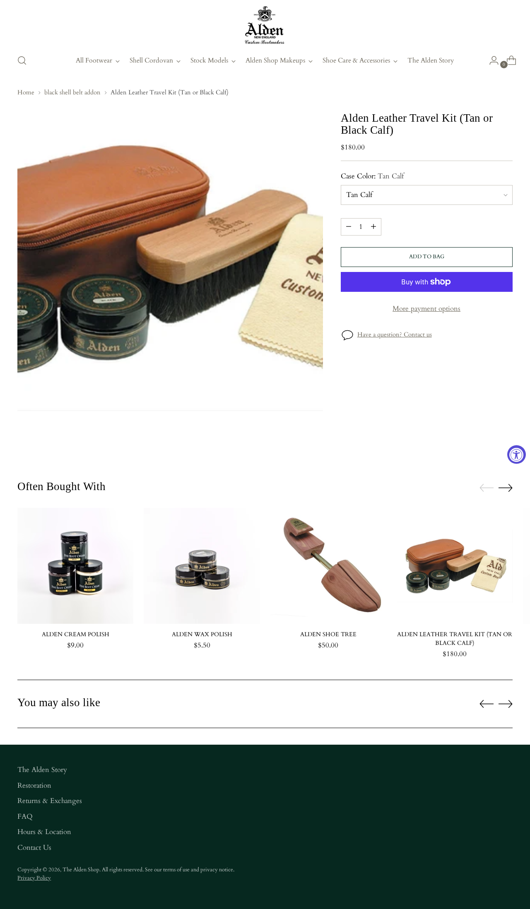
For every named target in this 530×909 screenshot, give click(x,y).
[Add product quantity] (373, 227)
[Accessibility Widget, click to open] (516, 454)
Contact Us (34, 847)
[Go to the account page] (490, 60)
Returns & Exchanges (49, 801)
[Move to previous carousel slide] (486, 488)
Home (25, 92)
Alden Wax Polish (202, 634)
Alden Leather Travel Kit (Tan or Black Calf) (454, 638)
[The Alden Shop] (265, 25)
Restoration (34, 785)
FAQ (25, 816)
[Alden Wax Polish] (202, 566)
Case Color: (372, 176)
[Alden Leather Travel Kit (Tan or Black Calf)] (455, 566)
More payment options (426, 308)
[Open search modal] (22, 60)
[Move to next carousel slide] (506, 488)
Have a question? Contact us (394, 334)
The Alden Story (42, 769)
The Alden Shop (81, 869)
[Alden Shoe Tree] (328, 566)
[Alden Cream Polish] (75, 566)
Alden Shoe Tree (328, 634)
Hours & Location (44, 832)
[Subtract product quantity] (348, 227)
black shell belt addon (72, 92)
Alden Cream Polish (75, 634)
